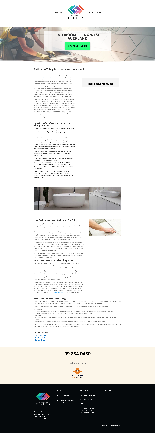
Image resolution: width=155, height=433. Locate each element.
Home (56, 13)
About (61, 13)
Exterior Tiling (40, 340)
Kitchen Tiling (40, 338)
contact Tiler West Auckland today (58, 292)
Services (90, 13)
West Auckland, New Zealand (67, 402)
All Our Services (41, 332)
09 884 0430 (77, 46)
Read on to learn (58, 115)
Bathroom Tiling (40, 335)
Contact (98, 13)
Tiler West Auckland (47, 78)
